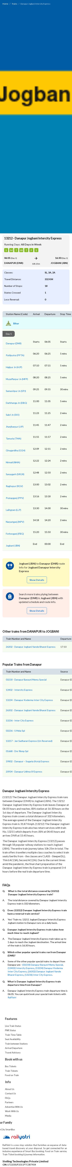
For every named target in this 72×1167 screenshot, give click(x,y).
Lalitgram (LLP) (13, 509)
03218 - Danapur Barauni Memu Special (26, 679)
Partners (9, 1102)
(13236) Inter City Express (38, 974)
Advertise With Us (14, 1107)
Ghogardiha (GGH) (15, 450)
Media (8, 1115)
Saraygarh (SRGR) (15, 474)
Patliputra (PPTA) (15, 355)
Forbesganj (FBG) (15, 533)
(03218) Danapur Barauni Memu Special (42, 964)
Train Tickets (11, 1070)
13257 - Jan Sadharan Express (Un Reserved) (29, 740)
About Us (9, 1089)
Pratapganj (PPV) (15, 498)
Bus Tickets (10, 1066)
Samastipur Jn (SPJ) (16, 391)
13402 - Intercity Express (19, 689)
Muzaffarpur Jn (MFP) (17, 379)
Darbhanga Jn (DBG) (16, 402)
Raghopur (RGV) (14, 486)
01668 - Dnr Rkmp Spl (17, 751)
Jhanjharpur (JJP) (14, 426)
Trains (14, 4)
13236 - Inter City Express (19, 720)
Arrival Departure (13, 1048)
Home (5, 4)
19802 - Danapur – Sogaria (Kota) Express (27, 761)
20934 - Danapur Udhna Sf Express (24, 771)
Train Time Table (13, 1034)
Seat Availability (13, 1039)
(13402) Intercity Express (21, 968)
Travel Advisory (13, 1052)
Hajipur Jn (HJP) (14, 367)
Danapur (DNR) (13, 343)
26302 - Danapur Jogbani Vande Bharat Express (30, 646)
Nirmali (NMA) (13, 462)
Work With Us (12, 1111)
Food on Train (12, 1075)
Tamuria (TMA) (13, 438)
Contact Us (10, 1093)
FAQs (7, 1098)
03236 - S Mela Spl (15, 730)
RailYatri (12, 997)
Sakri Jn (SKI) (12, 414)
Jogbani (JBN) (13, 545)
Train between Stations (16, 1043)
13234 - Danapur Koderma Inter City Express (29, 700)
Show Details (36, 579)
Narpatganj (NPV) (15, 521)
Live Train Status (13, 1026)
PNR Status (10, 1030)
